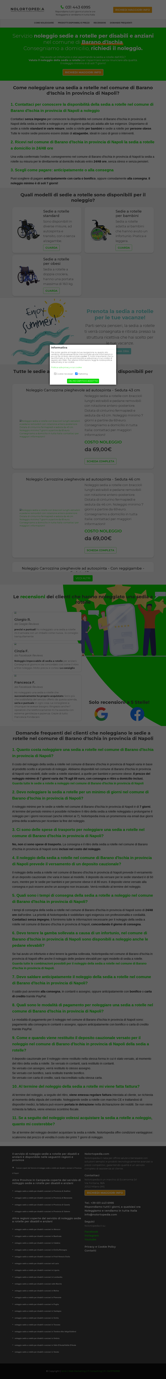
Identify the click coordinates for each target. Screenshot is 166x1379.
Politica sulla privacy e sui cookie (66, 367)
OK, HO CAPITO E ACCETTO (83, 381)
